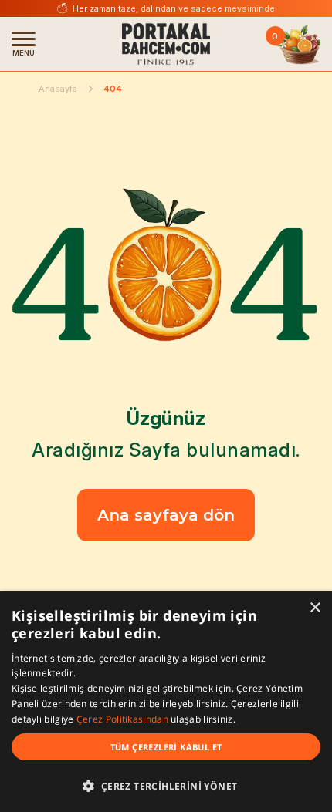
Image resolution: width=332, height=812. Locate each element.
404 (112, 88)
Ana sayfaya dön (166, 515)
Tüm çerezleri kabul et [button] (166, 747)
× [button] (314, 608)
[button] (166, 785)
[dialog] (166, 701)
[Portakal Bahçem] (165, 44)
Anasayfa (58, 88)
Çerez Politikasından (123, 719)
